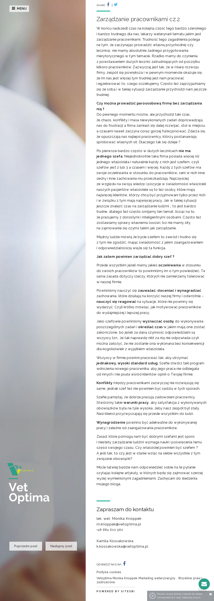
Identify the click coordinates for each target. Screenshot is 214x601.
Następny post (61, 546)
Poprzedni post (25, 546)
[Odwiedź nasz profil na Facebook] (124, 564)
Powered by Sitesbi (116, 591)
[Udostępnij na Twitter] (115, 5)
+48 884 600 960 (110, 529)
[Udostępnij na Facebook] (109, 5)
